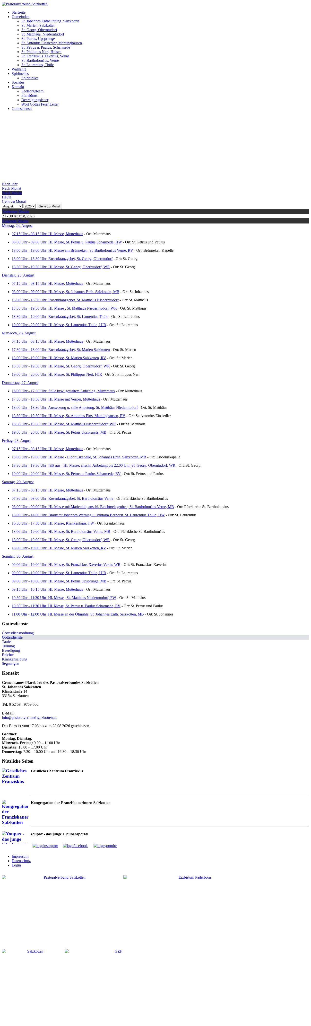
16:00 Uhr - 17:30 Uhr (30, 391)
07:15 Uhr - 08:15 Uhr (30, 234)
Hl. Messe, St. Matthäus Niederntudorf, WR (82, 424)
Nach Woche (12, 193)
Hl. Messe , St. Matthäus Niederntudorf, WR (82, 308)
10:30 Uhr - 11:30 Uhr (30, 598)
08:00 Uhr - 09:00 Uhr (30, 242)
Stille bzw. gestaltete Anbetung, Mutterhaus (81, 391)
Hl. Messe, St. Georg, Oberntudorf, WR (79, 267)
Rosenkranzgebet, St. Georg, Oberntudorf (80, 259)
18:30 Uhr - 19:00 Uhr (30, 316)
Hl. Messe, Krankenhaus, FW (71, 523)
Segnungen (10, 663)
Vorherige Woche (15, 211)
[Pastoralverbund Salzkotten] (25, 4)
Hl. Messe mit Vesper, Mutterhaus (74, 399)
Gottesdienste (12, 637)
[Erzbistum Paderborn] (192, 908)
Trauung (8, 646)
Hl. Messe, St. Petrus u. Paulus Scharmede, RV (84, 474)
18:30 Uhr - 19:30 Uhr (30, 267)
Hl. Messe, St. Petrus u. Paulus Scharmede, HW (85, 242)
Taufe (6, 642)
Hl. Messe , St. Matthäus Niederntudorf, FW (82, 598)
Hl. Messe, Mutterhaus (65, 234)
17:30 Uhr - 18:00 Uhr (30, 350)
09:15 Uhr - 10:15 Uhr (30, 589)
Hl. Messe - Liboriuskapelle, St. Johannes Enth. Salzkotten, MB (97, 457)
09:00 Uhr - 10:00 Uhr (30, 564)
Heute (6, 197)
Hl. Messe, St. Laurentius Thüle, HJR (77, 325)
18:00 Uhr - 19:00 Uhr (30, 250)
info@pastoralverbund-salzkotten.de (29, 717)
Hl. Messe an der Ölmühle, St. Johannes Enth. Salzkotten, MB (96, 614)
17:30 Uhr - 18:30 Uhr (30, 399)
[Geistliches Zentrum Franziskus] (116, 985)
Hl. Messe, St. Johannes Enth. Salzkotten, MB (83, 292)
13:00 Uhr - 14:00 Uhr (30, 515)
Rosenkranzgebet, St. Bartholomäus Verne (80, 498)
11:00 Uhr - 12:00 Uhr (30, 614)
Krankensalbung (14, 659)
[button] (19, 12)
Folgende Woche (15, 221)
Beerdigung (11, 650)
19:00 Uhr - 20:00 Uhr (30, 325)
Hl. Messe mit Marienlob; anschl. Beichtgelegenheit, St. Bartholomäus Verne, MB (111, 507)
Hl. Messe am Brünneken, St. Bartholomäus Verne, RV (90, 250)
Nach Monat (11, 188)
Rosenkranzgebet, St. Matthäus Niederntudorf (83, 300)
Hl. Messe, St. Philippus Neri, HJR (75, 374)
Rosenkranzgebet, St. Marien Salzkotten (79, 350)
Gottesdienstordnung (18, 633)
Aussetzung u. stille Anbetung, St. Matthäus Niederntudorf (93, 407)
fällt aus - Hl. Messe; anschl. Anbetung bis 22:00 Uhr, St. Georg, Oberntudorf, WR (111, 465)
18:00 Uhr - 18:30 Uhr (30, 259)
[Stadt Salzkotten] (33, 985)
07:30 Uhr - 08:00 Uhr (30, 498)
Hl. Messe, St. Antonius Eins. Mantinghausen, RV (86, 416)
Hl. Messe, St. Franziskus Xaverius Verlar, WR (84, 564)
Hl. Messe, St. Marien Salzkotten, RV (77, 358)
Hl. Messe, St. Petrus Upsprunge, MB (77, 432)
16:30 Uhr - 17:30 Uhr (30, 523)
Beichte (8, 655)
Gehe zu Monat (49, 206)
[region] (155, 148)
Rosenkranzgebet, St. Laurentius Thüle (78, 316)
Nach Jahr (9, 184)
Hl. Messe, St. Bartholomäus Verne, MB (79, 531)
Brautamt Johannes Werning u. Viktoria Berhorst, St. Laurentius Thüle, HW (106, 515)
